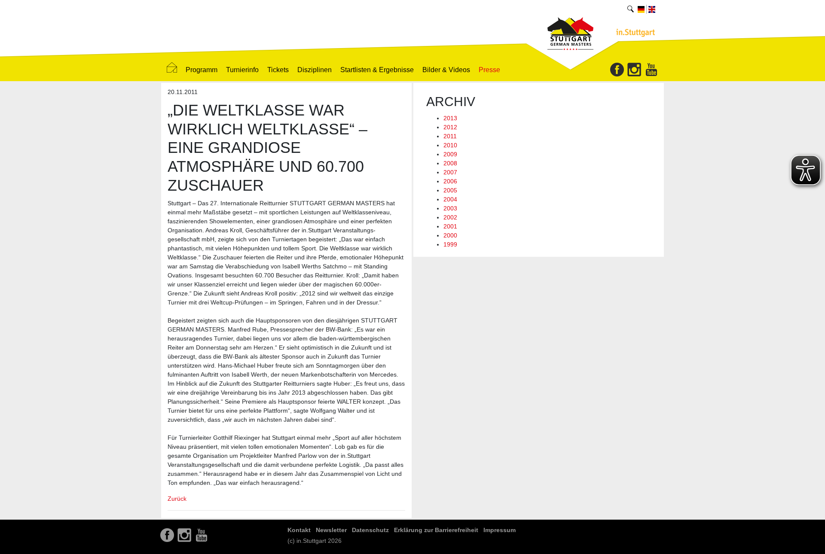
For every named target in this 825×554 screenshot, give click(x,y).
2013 (450, 118)
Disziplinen (314, 69)
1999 (450, 244)
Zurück (177, 498)
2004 (450, 199)
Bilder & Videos (446, 69)
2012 (450, 127)
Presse (489, 69)
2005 (450, 190)
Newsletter (331, 530)
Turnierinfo (242, 69)
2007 (450, 172)
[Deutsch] (641, 9)
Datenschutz (370, 530)
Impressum (499, 530)
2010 (450, 145)
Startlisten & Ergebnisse (377, 69)
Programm (201, 69)
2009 (450, 154)
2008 (450, 163)
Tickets (278, 69)
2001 (450, 226)
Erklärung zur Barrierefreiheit (436, 530)
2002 (450, 217)
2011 (450, 136)
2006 (450, 181)
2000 (450, 235)
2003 (450, 208)
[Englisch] (651, 9)
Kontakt (299, 530)
